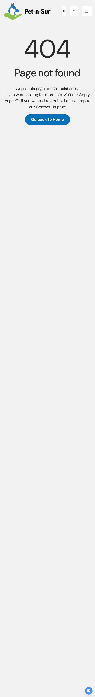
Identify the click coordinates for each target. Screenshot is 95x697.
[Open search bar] (64, 11)
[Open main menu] (87, 11)
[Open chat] (89, 691)
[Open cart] (74, 11)
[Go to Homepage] (27, 11)
